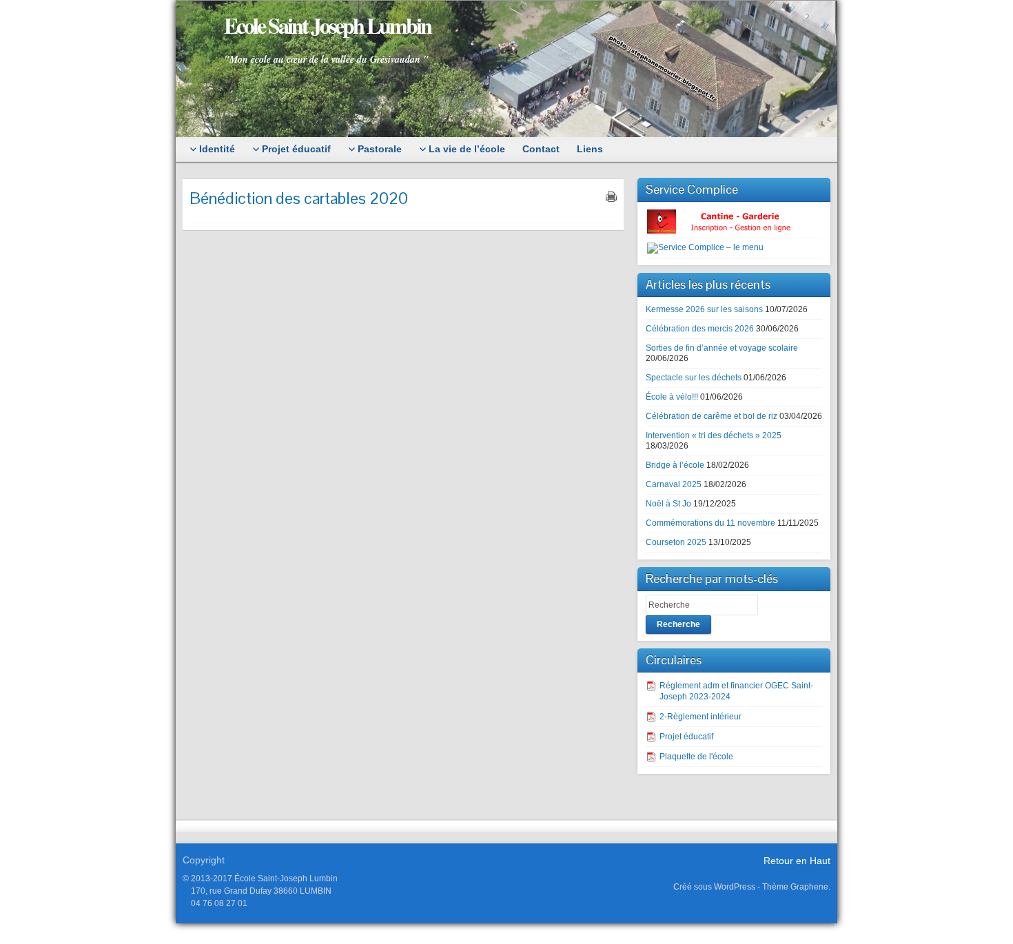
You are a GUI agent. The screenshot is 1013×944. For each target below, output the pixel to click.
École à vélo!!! (672, 397)
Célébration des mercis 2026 (700, 329)
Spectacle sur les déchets (693, 377)
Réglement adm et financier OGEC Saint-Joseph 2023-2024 (736, 691)
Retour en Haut (797, 860)
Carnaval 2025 (674, 484)
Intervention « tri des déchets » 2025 (713, 435)
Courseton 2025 (676, 542)
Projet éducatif (686, 736)
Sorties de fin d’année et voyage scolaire (722, 348)
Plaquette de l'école (696, 756)
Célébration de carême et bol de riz (711, 416)
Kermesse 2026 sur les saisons (704, 309)
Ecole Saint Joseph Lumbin (327, 25)
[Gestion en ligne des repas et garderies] (730, 221)
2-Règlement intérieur (700, 716)
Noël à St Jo (668, 504)
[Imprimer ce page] (611, 196)
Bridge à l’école (675, 465)
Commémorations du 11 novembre (710, 523)
